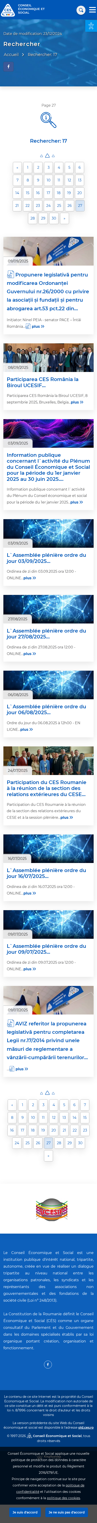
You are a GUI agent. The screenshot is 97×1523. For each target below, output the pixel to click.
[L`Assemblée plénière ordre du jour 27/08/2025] (48, 609)
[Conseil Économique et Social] (8, 10)
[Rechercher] (80, 10)
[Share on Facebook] (8, 66)
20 (79, 193)
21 (17, 205)
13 (79, 180)
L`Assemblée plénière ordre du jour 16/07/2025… (46, 873)
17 (48, 193)
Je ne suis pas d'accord (67, 1512)
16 (38, 193)
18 (58, 193)
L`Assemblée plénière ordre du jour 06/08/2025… (46, 710)
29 (43, 218)
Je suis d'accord (25, 1512)
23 (38, 205)
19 (69, 193)
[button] (91, 26)
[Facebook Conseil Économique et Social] (48, 1365)
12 (69, 180)
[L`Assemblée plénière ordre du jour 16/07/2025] (48, 848)
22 (27, 205)
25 (59, 205)
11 (59, 180)
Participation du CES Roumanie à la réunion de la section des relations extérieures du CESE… (46, 788)
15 (27, 193)
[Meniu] (92, 10)
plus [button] (36, 326)
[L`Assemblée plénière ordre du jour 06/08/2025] (48, 685)
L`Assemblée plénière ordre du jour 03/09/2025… (46, 558)
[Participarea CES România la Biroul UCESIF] (48, 357)
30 (54, 218)
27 (80, 205)
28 (32, 218)
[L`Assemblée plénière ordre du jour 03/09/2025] (48, 533)
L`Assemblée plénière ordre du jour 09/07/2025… (46, 949)
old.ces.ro (86, 1427)
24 (48, 205)
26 (69, 205)
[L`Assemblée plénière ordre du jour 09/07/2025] (48, 924)
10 (49, 180)
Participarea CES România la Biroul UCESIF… (43, 382)
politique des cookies (63, 1498)
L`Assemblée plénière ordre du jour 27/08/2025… (46, 634)
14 (17, 193)
